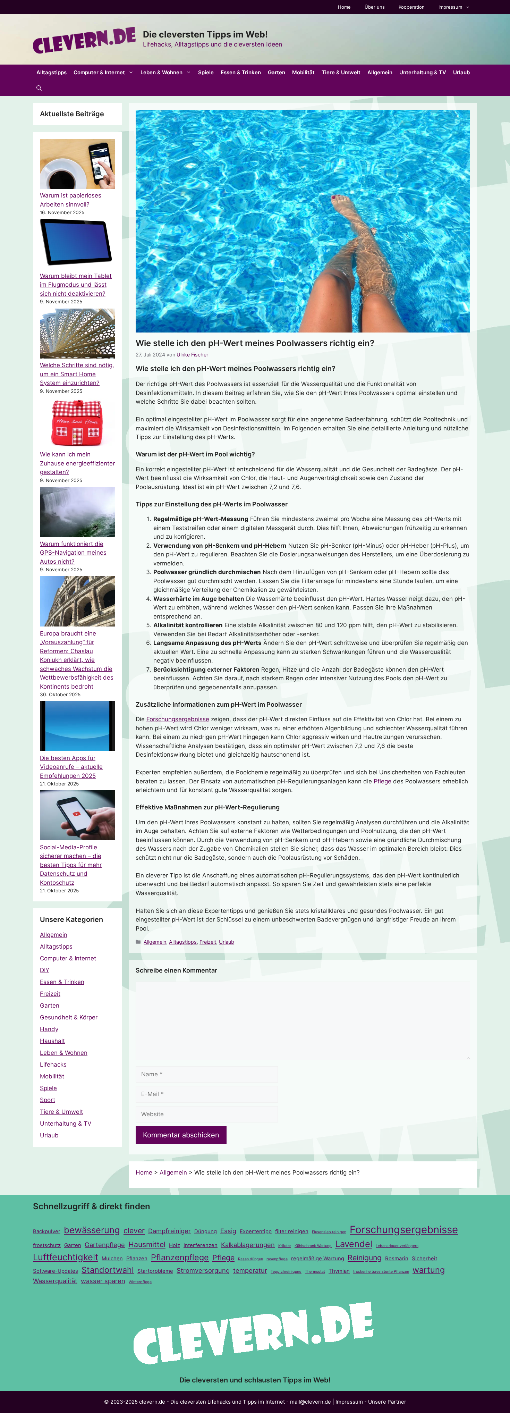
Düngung (205, 1231)
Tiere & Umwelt (341, 72)
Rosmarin (396, 1258)
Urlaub (461, 72)
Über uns (375, 7)
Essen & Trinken (241, 72)
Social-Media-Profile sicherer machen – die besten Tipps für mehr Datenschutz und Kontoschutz (71, 865)
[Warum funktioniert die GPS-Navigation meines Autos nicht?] (77, 513)
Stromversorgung (203, 1270)
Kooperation (412, 7)
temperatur (250, 1270)
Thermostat (315, 1271)
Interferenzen (201, 1245)
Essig (228, 1231)
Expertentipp (256, 1231)
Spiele (206, 72)
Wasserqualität (55, 1281)
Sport (47, 1099)
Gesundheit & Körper (68, 1017)
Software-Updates (55, 1271)
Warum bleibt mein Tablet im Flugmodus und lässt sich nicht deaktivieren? (76, 284)
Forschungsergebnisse (177, 719)
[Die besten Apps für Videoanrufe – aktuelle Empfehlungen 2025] (77, 727)
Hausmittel (146, 1244)
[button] (39, 88)
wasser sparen (103, 1281)
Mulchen (112, 1258)
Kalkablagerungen (248, 1244)
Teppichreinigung (286, 1271)
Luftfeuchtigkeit (65, 1257)
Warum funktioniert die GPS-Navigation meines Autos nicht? (73, 552)
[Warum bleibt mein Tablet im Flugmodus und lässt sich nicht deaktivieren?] (77, 245)
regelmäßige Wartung (317, 1258)
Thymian (339, 1271)
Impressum (450, 7)
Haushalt (52, 1040)
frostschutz (47, 1245)
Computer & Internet (99, 72)
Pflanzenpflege (180, 1257)
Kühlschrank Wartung (313, 1246)
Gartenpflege (105, 1244)
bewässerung (92, 1230)
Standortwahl (108, 1270)
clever (134, 1230)
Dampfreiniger (169, 1231)
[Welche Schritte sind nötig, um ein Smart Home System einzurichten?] (77, 335)
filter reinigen (291, 1231)
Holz (174, 1245)
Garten (276, 72)
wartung (429, 1270)
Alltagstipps (51, 72)
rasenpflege (277, 1259)
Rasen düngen (250, 1259)
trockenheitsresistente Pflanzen (381, 1271)
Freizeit (207, 942)
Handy (49, 1029)
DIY (44, 970)
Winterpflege (140, 1282)
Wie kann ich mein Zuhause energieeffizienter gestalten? (77, 463)
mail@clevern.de (310, 1401)
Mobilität (303, 72)
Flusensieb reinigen (329, 1232)
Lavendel (353, 1243)
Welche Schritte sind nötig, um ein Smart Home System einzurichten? (77, 374)
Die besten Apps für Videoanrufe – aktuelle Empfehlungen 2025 (71, 767)
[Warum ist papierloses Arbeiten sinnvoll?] (77, 165)
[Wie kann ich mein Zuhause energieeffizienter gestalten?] (77, 424)
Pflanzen (136, 1258)
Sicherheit (424, 1258)
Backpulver (46, 1231)
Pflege (382, 781)
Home (344, 7)
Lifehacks (53, 1064)
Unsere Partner (387, 1401)
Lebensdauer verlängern (397, 1246)
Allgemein (379, 72)
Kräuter (284, 1246)
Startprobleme (155, 1271)
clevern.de (152, 1401)
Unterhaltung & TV (422, 72)
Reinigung (365, 1257)
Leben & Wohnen (161, 72)
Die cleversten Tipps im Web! (205, 34)
